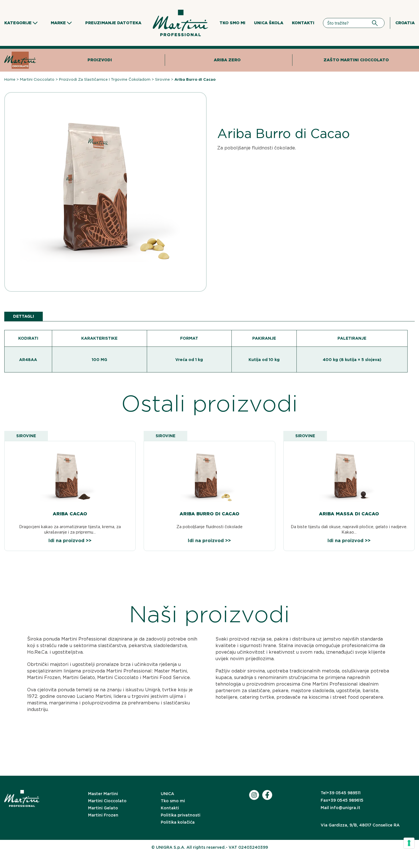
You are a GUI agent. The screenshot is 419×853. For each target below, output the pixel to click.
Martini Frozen (103, 815)
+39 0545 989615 (342, 800)
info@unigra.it (340, 807)
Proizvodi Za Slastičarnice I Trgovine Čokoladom (104, 79)
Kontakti (303, 23)
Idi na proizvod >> (69, 540)
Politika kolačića (178, 822)
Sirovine (162, 79)
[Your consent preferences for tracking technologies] (409, 843)
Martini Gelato (103, 808)
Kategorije (18, 23)
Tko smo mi (232, 23)
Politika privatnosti (180, 815)
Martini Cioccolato (37, 79)
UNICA (167, 793)
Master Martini (103, 793)
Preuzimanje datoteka (113, 23)
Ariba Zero (227, 60)
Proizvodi (100, 60)
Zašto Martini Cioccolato (356, 60)
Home (9, 79)
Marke (58, 23)
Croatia (405, 23)
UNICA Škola (268, 23)
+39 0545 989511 (341, 793)
